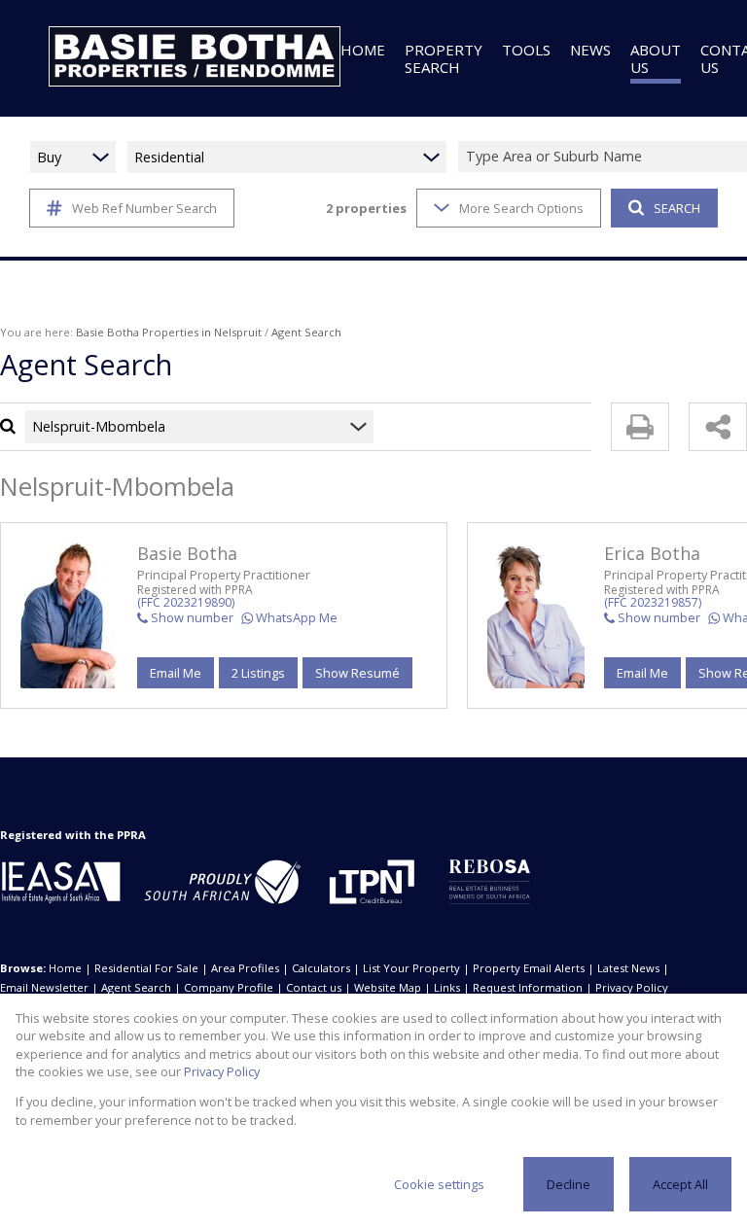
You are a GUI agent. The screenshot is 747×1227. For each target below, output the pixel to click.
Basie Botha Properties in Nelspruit (169, 332)
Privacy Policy (631, 987)
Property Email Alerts (529, 968)
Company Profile (228, 987)
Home (65, 968)
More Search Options (521, 208)
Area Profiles (245, 968)
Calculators (321, 968)
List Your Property (411, 968)
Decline (568, 1184)
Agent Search (136, 987)
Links (447, 987)
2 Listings (258, 673)
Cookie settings (439, 1184)
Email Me (175, 673)
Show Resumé (357, 673)
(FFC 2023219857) (652, 602)
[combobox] (256, 426)
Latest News (628, 968)
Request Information (528, 987)
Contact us (313, 987)
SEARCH (677, 208)
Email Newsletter (44, 987)
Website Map (387, 987)
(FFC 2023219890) (185, 602)
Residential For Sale (146, 968)
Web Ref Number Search (144, 208)
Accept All (680, 1184)
